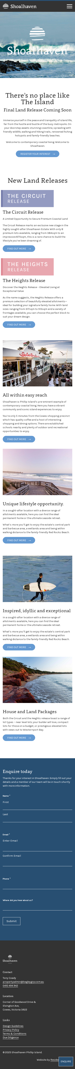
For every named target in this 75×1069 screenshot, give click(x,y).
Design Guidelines (13, 1026)
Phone (7, 878)
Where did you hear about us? (18, 900)
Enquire (66, 1061)
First (6, 802)
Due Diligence (11, 1037)
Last (5, 814)
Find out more (16, 248)
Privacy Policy (11, 1029)
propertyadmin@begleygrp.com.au (23, 981)
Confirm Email (12, 855)
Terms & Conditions (14, 1033)
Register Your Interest (35, 153)
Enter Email (10, 840)
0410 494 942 (10, 985)
